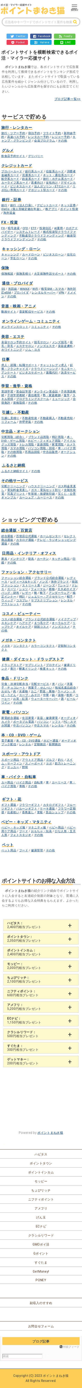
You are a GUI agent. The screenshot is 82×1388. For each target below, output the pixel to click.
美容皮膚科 (65, 346)
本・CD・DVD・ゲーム (21, 735)
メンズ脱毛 (59, 342)
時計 (22, 596)
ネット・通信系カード (58, 175)
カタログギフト (53, 804)
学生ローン (17, 258)
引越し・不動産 (15, 412)
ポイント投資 (69, 209)
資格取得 (19, 402)
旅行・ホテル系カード (58, 179)
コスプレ (22, 600)
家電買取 (58, 444)
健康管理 (37, 850)
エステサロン (25, 346)
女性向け (52, 182)
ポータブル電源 (23, 721)
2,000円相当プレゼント (24, 966)
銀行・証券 (11, 199)
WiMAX (25, 288)
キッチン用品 (61, 558)
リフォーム (8, 421)
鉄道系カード (31, 179)
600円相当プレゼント (23, 993)
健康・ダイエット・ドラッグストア (33, 659)
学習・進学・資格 (16, 386)
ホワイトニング (11, 349)
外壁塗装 (25, 421)
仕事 (6, 359)
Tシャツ (63, 585)
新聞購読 (55, 744)
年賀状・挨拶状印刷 (41, 493)
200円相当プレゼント (23, 1061)
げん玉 (41, 1217)
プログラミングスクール (32, 399)
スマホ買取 (17, 448)
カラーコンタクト (43, 645)
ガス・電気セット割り (46, 490)
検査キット (47, 668)
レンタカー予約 (38, 137)
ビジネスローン (53, 254)
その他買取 (14, 452)
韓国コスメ (41, 626)
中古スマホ (41, 725)
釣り (61, 759)
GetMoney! (41, 1271)
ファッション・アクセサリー (26, 572)
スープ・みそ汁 (29, 695)
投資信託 (45, 228)
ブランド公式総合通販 (49, 578)
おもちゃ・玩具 (41, 831)
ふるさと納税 (13, 465)
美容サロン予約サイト (16, 342)
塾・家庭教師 (52, 395)
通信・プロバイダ (17, 283)
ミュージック (61, 399)
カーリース (59, 782)
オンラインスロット (14, 326)
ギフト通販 (8, 804)
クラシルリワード (41, 1235)
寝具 (31, 558)
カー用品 (7, 782)
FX (3, 228)
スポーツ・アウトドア (21, 754)
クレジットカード (16, 165)
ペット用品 (8, 850)
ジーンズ (49, 585)
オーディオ (68, 718)
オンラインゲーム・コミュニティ (31, 321)
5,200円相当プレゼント (24, 1006)
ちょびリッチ (41, 1190)
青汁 (13, 668)
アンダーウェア (59, 593)
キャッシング (10, 254)
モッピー (41, 1181)
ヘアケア (25, 623)
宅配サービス (40, 684)
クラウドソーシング (44, 368)
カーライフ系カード (14, 182)
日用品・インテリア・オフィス (29, 553)
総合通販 (7, 536)
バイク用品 (23, 782)
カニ (34, 691)
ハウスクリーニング (41, 486)
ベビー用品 (56, 827)
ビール (71, 698)
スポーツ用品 (10, 759)
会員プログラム (44, 140)
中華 (46, 695)
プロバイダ (21, 292)
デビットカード (47, 205)
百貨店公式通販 (26, 536)
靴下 (43, 593)
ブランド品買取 (38, 437)
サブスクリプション (44, 600)
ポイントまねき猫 (50, 1132)
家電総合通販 (10, 718)
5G (3, 288)
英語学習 (7, 391)
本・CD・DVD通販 (28, 740)
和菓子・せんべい (40, 687)
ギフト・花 (11, 799)
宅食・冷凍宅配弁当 (14, 684)
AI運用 (58, 228)
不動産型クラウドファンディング (41, 235)
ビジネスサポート (31, 372)
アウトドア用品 (32, 759)
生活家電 (28, 718)
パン (61, 684)
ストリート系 (31, 585)
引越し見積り (10, 418)
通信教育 (34, 395)
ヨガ (49, 763)
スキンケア (8, 623)
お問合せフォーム (41, 1326)
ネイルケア (23, 626)
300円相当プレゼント (23, 1047)
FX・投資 (9, 222)
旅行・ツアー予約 (13, 133)
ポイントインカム (41, 1172)
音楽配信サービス (31, 311)
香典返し (28, 812)
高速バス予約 (16, 137)
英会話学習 (23, 391)
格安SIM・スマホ (52, 288)
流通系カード (31, 175)
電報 (40, 812)
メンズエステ (46, 346)
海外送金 (9, 212)
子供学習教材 (16, 395)
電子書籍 (7, 740)
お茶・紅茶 (20, 698)
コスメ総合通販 (11, 619)
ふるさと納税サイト (14, 471)
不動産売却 (65, 418)
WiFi (35, 288)
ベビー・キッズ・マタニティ (26, 822)
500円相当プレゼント (23, 1034)
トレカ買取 (26, 444)
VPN (61, 292)
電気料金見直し (17, 490)
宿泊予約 (34, 133)
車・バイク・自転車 (18, 777)
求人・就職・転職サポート (19, 365)
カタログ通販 (25, 540)
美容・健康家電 (47, 718)
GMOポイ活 (41, 1244)
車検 (22, 786)
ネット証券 (68, 205)
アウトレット (10, 604)
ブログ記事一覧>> (67, 99)
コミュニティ (40, 326)
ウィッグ (7, 600)
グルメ (8, 150)
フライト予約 (52, 133)
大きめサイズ (66, 589)
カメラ (5, 721)
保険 (5, 268)
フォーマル (38, 589)
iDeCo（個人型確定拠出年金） (21, 209)
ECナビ (41, 1226)
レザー (26, 593)
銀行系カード (34, 171)
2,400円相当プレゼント (24, 925)
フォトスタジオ (20, 835)
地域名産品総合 (65, 687)
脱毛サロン (41, 342)
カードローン (31, 254)
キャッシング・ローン (21, 249)
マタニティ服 (37, 827)
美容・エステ (12, 336)
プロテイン (53, 665)
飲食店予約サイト (13, 156)
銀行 (4, 205)
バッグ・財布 (10, 593)
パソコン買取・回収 (41, 448)
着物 (52, 589)
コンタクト (20, 645)
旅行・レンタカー (16, 127)
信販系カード (55, 171)
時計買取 (58, 437)
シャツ (23, 589)
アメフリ (41, 1208)
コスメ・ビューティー (21, 613)
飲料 (69, 695)
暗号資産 (14, 228)
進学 (67, 395)
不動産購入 (47, 418)
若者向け (37, 182)
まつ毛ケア (41, 623)
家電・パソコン (15, 712)
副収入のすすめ (41, 1303)
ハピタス (41, 1154)
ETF (34, 228)
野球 (25, 767)
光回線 (12, 288)
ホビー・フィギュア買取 (44, 440)
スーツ (11, 589)
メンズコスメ (61, 626)
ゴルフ (50, 759)
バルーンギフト (26, 808)
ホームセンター (50, 536)
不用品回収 (32, 452)
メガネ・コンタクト (18, 640)
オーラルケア (61, 623)
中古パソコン (22, 725)
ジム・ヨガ (32, 349)
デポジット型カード (41, 190)
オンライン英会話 (46, 391)
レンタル (67, 600)
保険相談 (7, 273)
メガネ (5, 645)
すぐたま (41, 1262)
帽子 (70, 596)
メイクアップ (67, 619)
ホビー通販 (51, 740)
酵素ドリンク (28, 668)
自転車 (38, 782)
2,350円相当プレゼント (24, 938)
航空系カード (10, 179)
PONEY (41, 1280)
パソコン (43, 721)
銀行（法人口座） (22, 205)
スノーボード (34, 763)
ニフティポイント (41, 1199)
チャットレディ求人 (53, 365)
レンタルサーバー (44, 292)
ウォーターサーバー (44, 698)
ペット (8, 845)
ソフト (56, 721)
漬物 (61, 695)
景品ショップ (55, 812)
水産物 (23, 691)
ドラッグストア (11, 665)
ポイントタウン (41, 1163)
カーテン (43, 558)
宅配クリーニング (13, 486)
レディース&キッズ (23, 581)
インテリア (17, 558)
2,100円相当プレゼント (24, 979)
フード (23, 831)
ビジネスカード (20, 186)
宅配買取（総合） (13, 437)
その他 (62, 140)
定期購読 (40, 744)
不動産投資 (29, 418)
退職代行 (52, 372)
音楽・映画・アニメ (18, 306)
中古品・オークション (20, 431)
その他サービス (14, 480)
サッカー (13, 767)
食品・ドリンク (14, 678)
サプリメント (34, 665)
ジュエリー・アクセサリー (46, 596)
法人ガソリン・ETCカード (52, 186)
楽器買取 (43, 444)
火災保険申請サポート (49, 273)
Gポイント (41, 1253)
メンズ (43, 581)
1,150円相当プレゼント (24, 1020)
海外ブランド (60, 581)
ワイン (5, 702)
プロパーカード (11, 171)
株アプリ (51, 209)
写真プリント (16, 493)
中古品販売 (50, 452)
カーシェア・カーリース (35, 497)
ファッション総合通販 (16, 578)
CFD (25, 228)
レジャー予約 (61, 137)
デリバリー (35, 156)
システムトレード (28, 231)
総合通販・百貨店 (16, 530)
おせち (5, 691)
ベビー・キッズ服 (13, 827)
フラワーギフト (29, 804)
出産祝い (13, 812)
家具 (4, 558)
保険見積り (23, 273)
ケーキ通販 (47, 808)
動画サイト (8, 311)
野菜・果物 (47, 691)
